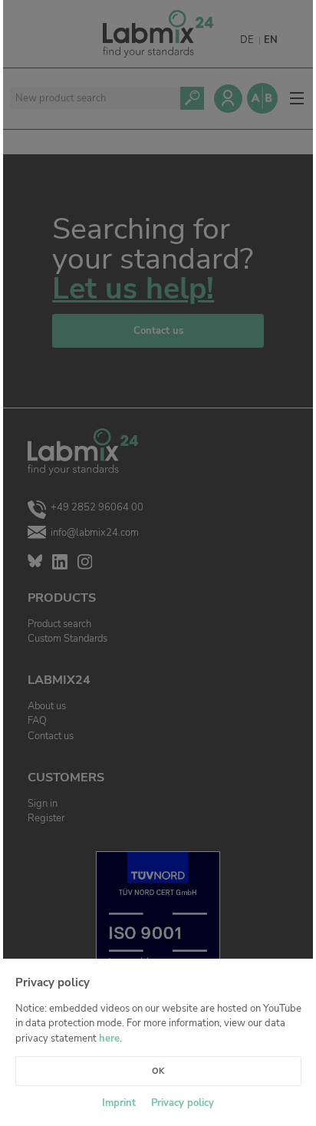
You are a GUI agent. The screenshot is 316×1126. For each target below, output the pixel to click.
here (109, 1038)
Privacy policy (182, 1103)
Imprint (119, 1103)
